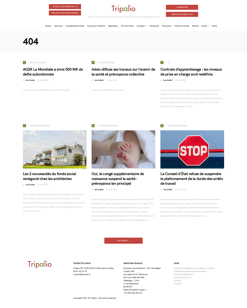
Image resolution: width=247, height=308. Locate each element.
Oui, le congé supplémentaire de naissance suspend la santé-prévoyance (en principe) (118, 179)
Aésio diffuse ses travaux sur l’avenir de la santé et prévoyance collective (123, 72)
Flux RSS (178, 284)
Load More (122, 241)
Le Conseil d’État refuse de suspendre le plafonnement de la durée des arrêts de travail (191, 179)
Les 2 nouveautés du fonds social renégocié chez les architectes (49, 176)
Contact (177, 280)
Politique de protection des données (190, 271)
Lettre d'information (63, 7)
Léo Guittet (30, 80)
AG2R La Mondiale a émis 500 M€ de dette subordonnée (53, 72)
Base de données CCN (182, 14)
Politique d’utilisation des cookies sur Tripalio (194, 268)
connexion (182, 7)
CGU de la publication (184, 274)
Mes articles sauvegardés (65, 13)
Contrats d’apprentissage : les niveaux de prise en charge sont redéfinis (191, 72)
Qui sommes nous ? (183, 277)
